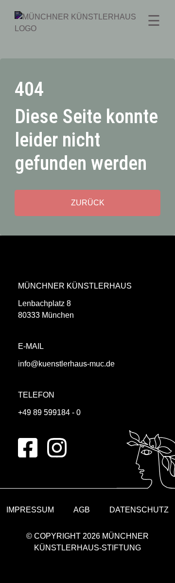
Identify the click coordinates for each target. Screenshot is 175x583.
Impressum (30, 510)
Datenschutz (139, 510)
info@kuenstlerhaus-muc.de (66, 364)
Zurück (88, 203)
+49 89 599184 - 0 (49, 412)
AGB (81, 510)
